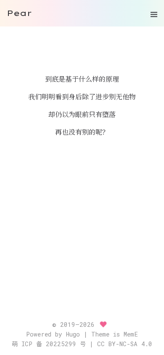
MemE (131, 334)
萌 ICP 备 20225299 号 (49, 344)
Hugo (73, 334)
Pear (19, 13)
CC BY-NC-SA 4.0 (124, 344)
